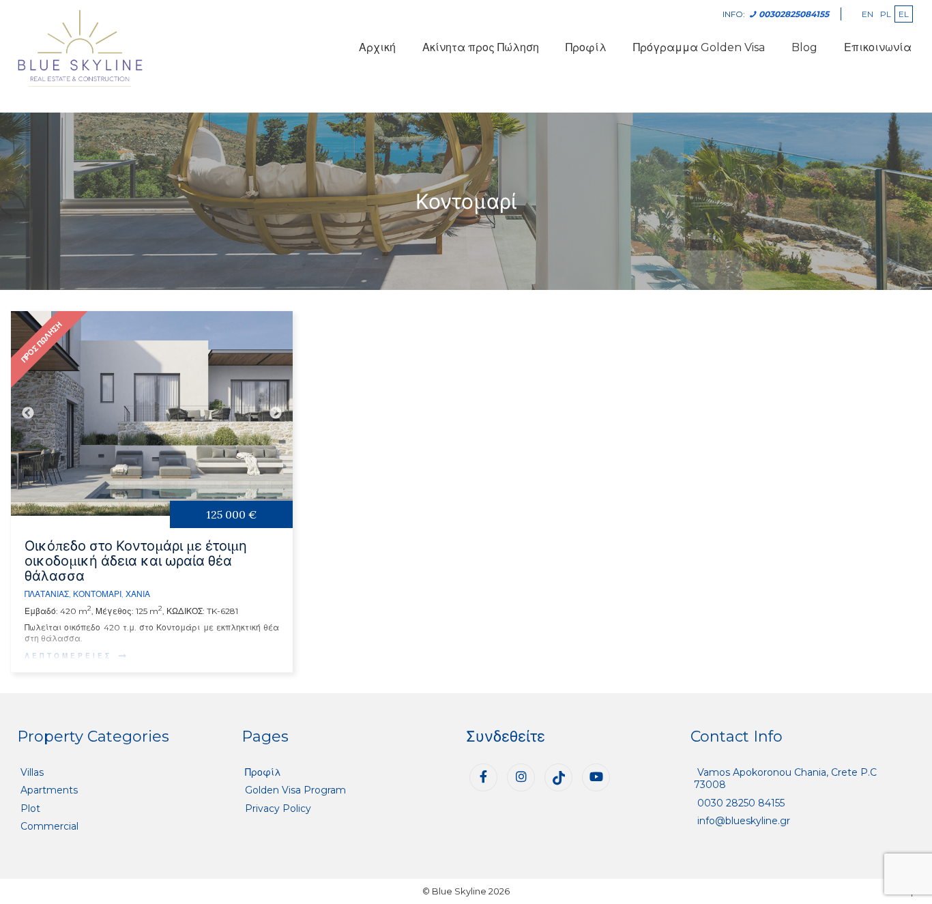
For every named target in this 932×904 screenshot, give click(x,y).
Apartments (49, 790)
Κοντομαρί (97, 594)
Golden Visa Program (295, 790)
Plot (30, 808)
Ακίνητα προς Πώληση (480, 47)
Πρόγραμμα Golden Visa (699, 47)
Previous (28, 413)
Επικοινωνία (878, 47)
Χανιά (138, 594)
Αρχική (377, 47)
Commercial (49, 826)
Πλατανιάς (47, 594)
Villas (32, 772)
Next (275, 413)
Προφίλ (586, 47)
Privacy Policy (278, 808)
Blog (804, 47)
